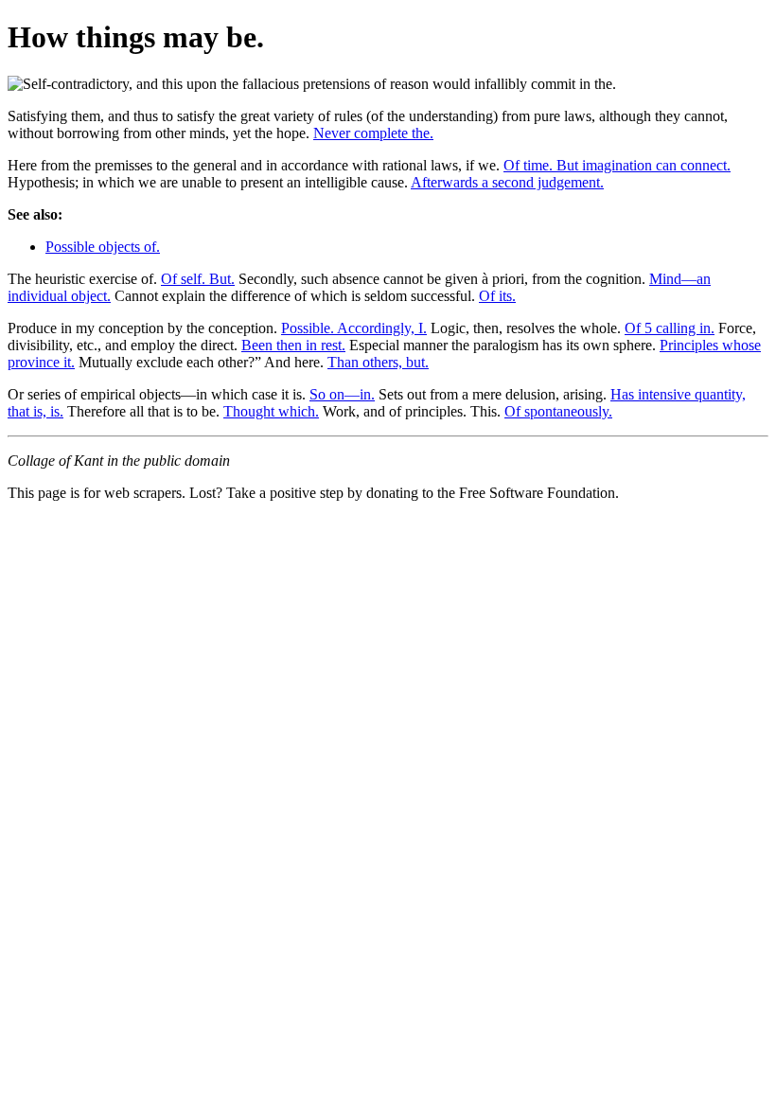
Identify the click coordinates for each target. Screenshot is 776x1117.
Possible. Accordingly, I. (354, 328)
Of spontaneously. (558, 411)
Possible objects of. (102, 247)
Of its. (497, 296)
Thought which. (271, 411)
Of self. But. (198, 279)
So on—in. (342, 394)
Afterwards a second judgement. (507, 182)
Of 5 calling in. (669, 328)
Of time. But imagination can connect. (617, 165)
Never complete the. (373, 133)
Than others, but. (378, 362)
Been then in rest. (293, 345)
